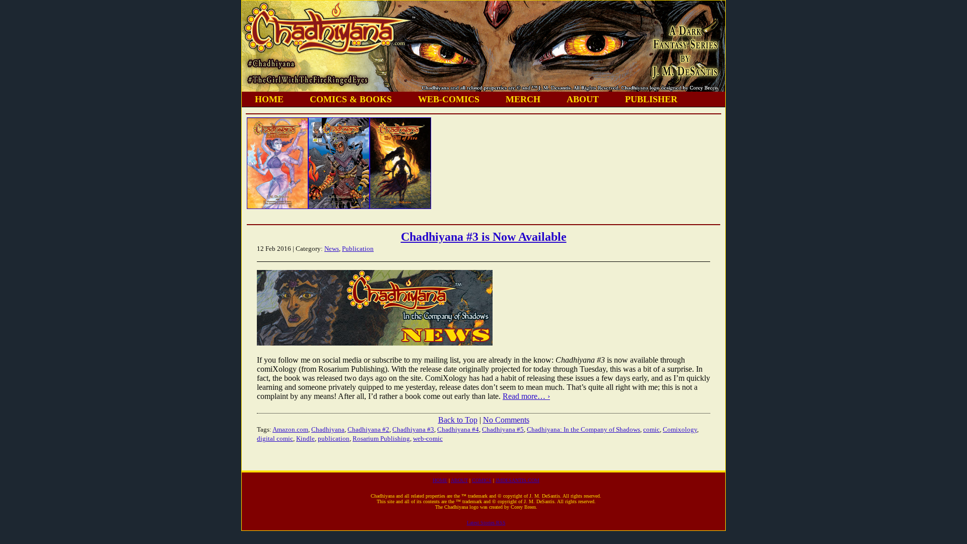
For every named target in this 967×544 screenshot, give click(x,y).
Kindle (305, 438)
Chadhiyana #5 (503, 429)
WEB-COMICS (448, 99)
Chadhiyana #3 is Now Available (484, 236)
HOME (269, 99)
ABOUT (583, 99)
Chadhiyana (327, 429)
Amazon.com (290, 429)
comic (651, 429)
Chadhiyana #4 (458, 429)
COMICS (482, 480)
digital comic (275, 438)
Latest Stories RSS (486, 522)
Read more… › (526, 396)
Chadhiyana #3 (413, 429)
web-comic (428, 438)
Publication (358, 248)
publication (334, 438)
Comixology (680, 429)
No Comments (506, 420)
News (331, 248)
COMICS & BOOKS (351, 99)
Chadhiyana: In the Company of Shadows (583, 429)
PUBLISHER (651, 99)
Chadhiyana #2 (368, 429)
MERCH (523, 99)
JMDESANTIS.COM (517, 480)
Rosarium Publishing (381, 438)
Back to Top (457, 420)
